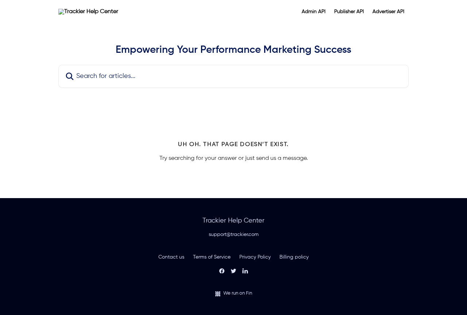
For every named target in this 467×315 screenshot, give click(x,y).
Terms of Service (212, 257)
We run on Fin (237, 293)
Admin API (313, 11)
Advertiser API (388, 11)
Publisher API (349, 11)
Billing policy (294, 257)
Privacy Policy (255, 257)
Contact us (171, 257)
